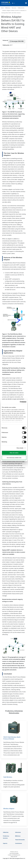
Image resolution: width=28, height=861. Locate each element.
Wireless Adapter (8, 808)
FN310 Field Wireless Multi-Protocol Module (12, 738)
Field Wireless (7, 777)
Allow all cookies (14, 452)
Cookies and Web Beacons (14, 855)
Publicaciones (21, 8)
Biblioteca (7, 8)
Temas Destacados (20, 839)
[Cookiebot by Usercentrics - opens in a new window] (20, 402)
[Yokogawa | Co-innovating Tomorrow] (6, 3)
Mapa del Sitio (14, 856)
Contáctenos (18, 843)
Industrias (5, 832)
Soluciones (18, 832)
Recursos (14, 8)
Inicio (2, 8)
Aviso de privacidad (14, 853)
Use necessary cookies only (14, 457)
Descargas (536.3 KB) (17, 41)
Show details (20, 448)
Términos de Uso (14, 851)
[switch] (24, 432)
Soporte (5, 843)
